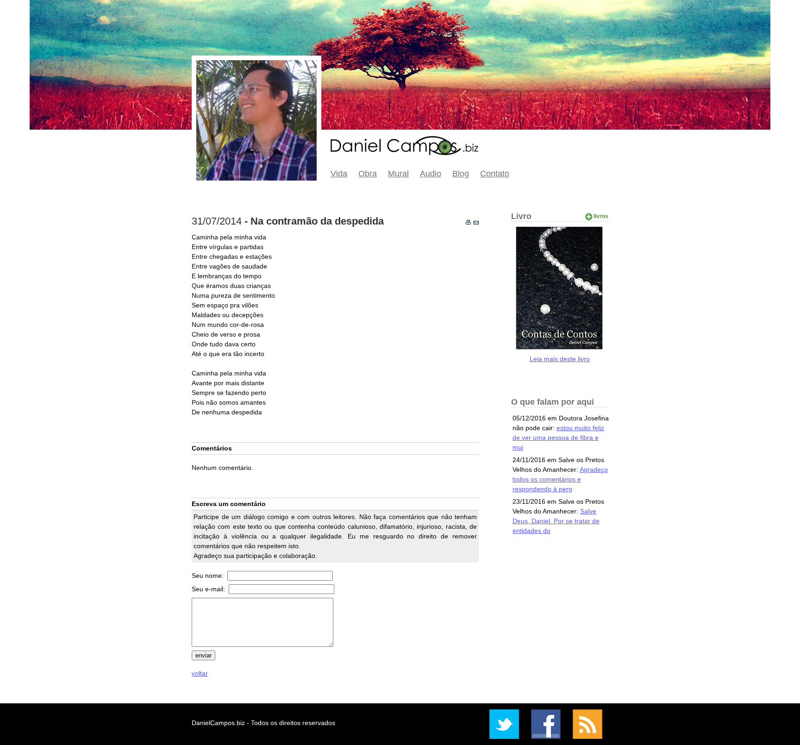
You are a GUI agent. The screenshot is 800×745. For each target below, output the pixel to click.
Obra (367, 173)
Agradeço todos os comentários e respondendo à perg (560, 479)
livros (601, 216)
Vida (339, 173)
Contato (494, 173)
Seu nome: (208, 575)
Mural (398, 173)
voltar (200, 673)
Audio (430, 173)
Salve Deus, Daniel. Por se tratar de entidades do (556, 520)
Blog (460, 173)
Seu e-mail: (209, 589)
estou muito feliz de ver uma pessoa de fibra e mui (558, 437)
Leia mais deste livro (560, 359)
